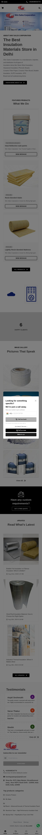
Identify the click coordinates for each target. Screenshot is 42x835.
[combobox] (9, 414)
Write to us (21, 434)
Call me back (22, 419)
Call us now (22, 430)
